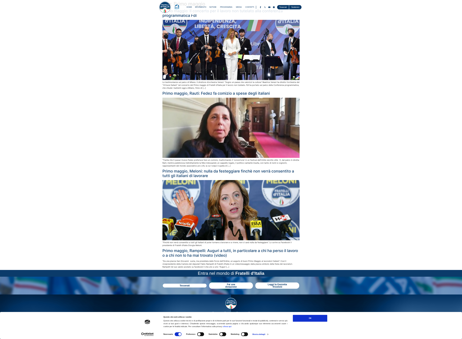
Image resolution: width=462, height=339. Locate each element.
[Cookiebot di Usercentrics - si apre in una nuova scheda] (147, 334)
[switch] (200, 334)
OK (310, 318)
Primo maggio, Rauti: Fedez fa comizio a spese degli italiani (216, 93)
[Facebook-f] (260, 7)
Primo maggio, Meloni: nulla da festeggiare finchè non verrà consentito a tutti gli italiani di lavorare (228, 173)
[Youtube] (269, 7)
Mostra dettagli (258, 334)
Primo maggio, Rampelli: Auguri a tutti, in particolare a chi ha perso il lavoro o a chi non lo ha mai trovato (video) (230, 253)
